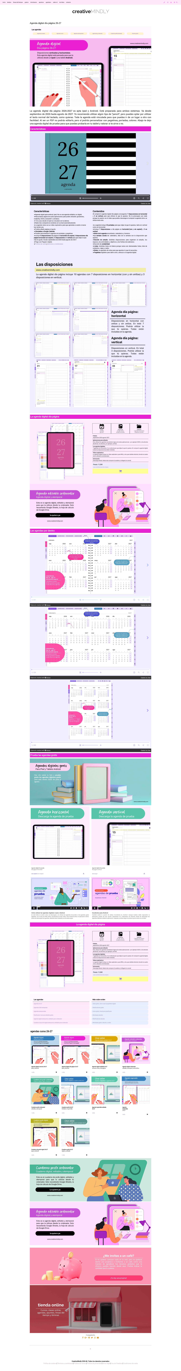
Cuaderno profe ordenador (116, 33)
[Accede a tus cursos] (164, 2)
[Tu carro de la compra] (174, 2)
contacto (68, 2)
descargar (94, 873)
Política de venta (40, 244)
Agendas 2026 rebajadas (40, 1007)
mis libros (61, 2)
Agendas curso (60, 33)
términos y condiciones (55, 244)
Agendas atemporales (79, 33)
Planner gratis (135, 33)
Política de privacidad (94, 1363)
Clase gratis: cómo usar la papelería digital (104, 1003)
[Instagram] (167, 2)
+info (93, 1072)
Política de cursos (80, 1363)
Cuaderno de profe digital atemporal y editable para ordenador (51, 1022)
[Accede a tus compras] (171, 2)
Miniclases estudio (98, 1015)
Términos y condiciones (65, 1363)
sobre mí (55, 2)
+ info (32, 1072)
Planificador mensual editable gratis (43, 1015)
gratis (27, 2)
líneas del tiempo (18, 2)
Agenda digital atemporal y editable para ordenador (48, 1019)
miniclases (33, 2)
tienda (9, 2)
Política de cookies (49, 1363)
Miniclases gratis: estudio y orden (102, 1022)
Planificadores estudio (99, 1019)
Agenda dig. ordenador (97, 33)
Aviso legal (106, 1363)
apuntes (41, 2)
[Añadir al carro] (120, 471)
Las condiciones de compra (100, 467)
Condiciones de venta (130, 1363)
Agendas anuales (41, 33)
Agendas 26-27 (38, 1003)
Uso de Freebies (116, 1363)
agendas (48, 2)
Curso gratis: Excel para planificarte (102, 1011)
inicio (4, 2)
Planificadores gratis (98, 1007)
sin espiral (40, 873)
